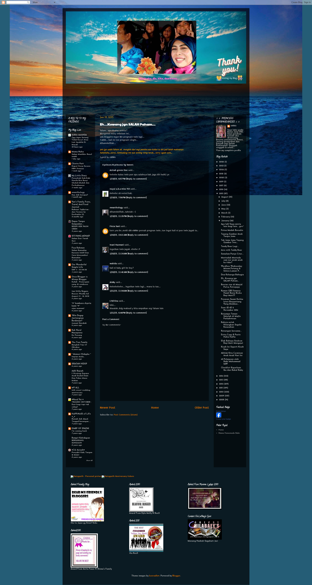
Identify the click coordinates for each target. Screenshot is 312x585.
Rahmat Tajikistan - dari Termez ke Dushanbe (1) (81, 212)
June (224, 205)
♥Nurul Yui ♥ (78, 400)
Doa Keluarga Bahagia (232, 275)
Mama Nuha (78, 152)
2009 (222, 396)
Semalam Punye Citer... (232, 254)
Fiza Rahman (78, 248)
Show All (89, 460)
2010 (221, 392)
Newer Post (107, 407)
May (223, 209)
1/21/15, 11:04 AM (119, 291)
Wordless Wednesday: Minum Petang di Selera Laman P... (231, 268)
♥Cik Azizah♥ (78, 450)
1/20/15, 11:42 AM (119, 272)
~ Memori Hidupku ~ (81, 354)
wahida (113, 263)
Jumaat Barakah (79, 323)
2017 (221, 186)
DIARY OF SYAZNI (80, 429)
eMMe (233, 126)
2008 (222, 400)
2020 (222, 178)
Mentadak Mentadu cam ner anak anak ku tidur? (232, 260)
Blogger (176, 576)
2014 (221, 376)
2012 (221, 384)
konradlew (154, 576)
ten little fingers (80, 291)
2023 (221, 166)
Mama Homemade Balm (229, 433)
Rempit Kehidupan (81, 438)
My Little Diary (79, 176)
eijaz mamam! (78, 308)
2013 (221, 380)
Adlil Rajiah (77, 371)
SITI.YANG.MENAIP (81, 236)
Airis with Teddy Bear (231, 250)
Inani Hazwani (117, 245)
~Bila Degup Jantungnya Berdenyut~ (78, 318)
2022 (221, 170)
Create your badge (223, 419)
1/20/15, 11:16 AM (119, 253)
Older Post (202, 407)
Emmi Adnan (221, 411)
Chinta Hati (78, 164)
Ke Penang (77, 335)
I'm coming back (79, 431)
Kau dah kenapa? (80, 195)
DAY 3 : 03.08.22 (79, 270)
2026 (222, 162)
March (224, 213)
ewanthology (116, 207)
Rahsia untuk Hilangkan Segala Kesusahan (231, 324)
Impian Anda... (78, 357)
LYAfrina (114, 301)
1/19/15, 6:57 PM (118, 179)
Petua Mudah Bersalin (232, 230)
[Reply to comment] (136, 179)
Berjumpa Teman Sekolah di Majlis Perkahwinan (231, 316)
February (226, 217)
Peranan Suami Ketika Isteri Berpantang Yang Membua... (232, 301)
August (225, 197)
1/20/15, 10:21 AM (119, 235)
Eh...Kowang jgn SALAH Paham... (128, 124)
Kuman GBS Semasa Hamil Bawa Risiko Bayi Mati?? (231, 293)
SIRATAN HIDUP (79, 364)
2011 (221, 388)
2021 (221, 174)
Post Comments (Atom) (125, 414)
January (225, 221)
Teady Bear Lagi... (230, 246)
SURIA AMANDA (79, 135)
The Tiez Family (79, 342)
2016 (221, 190)
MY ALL (75, 388)
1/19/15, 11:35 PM (118, 216)
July (223, 201)
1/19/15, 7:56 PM (118, 197)
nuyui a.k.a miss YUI (120, 189)
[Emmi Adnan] (218, 417)
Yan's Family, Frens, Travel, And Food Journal (81, 204)
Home (155, 407)
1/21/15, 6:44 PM (118, 313)
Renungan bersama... (231, 331)
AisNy (112, 282)
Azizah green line (119, 170)
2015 (221, 194)
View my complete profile (228, 151)
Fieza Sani (115, 226)
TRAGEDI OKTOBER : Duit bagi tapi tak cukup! (81, 404)
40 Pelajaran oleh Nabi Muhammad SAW (230, 361)
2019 (221, 182)
